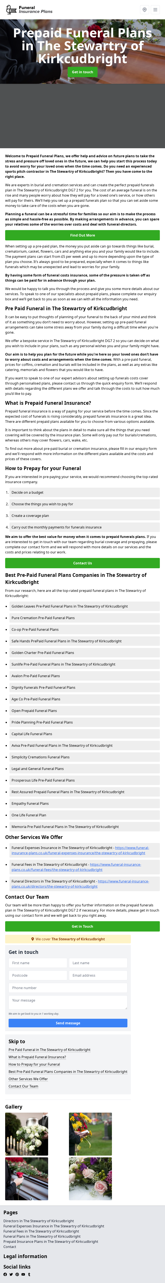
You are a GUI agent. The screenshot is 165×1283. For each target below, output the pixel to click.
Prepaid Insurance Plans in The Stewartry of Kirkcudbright (50, 1241)
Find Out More (82, 235)
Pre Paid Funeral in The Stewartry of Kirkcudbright (49, 1049)
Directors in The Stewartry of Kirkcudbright (38, 1221)
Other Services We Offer (28, 1079)
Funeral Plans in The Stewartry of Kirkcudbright (42, 1236)
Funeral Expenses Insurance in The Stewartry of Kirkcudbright (53, 1226)
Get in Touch (82, 926)
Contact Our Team (23, 1086)
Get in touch (82, 72)
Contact (9, 1246)
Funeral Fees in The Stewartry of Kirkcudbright (41, 1231)
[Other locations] (144, 9)
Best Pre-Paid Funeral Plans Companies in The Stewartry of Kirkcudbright (68, 1071)
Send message (68, 1023)
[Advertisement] (82, 116)
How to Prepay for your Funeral (34, 1064)
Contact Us (82, 563)
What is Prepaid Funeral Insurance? (37, 1057)
